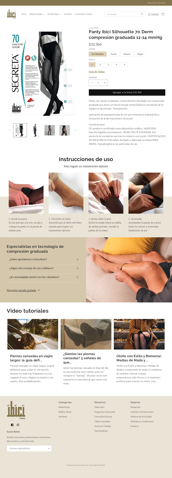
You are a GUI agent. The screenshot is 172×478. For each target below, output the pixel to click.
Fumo (114, 54)
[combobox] (125, 14)
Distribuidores (101, 431)
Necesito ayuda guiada (22, 290)
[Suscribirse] (49, 448)
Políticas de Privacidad (141, 416)
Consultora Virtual (103, 416)
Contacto (134, 426)
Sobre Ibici (99, 407)
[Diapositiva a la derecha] (75, 130)
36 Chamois (98, 54)
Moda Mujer (64, 407)
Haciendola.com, (83, 465)
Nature (126, 54)
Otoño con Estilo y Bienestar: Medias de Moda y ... (139, 358)
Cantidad (93, 77)
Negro (140, 54)
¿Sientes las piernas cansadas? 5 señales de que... (82, 358)
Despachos (135, 407)
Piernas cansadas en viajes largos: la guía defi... (31, 358)
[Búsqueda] (142, 14)
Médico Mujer (65, 412)
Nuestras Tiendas (102, 426)
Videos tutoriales (102, 421)
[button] (37, 14)
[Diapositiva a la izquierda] (10, 130)
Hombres (63, 416)
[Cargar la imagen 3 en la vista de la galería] (49, 130)
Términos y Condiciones (142, 421)
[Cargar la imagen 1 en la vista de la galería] (20, 130)
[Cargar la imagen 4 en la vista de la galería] (64, 130)
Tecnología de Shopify (97, 465)
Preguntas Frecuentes (104, 412)
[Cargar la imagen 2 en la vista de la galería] (35, 130)
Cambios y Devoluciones (142, 412)
